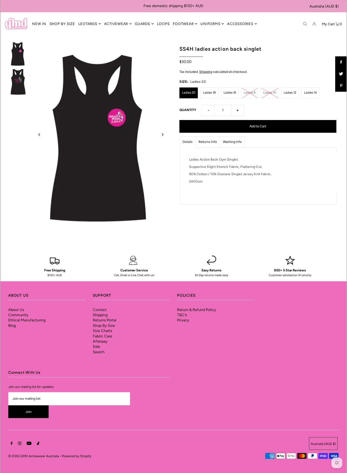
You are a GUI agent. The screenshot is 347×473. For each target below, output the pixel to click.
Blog (12, 325)
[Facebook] (12, 444)
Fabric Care (102, 336)
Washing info (232, 142)
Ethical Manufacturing (27, 320)
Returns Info (208, 142)
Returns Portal (104, 320)
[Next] (162, 134)
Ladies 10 (269, 92)
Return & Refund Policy (196, 309)
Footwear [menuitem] (183, 24)
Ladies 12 (290, 92)
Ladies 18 (209, 92)
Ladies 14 (310, 92)
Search (99, 352)
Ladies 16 (230, 92)
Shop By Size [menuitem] (62, 24)
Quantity (187, 110)
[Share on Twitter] (341, 74)
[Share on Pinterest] (341, 86)
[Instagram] (19, 444)
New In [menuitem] (39, 24)
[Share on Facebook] (341, 62)
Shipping (205, 72)
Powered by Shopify (76, 456)
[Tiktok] (38, 444)
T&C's (182, 315)
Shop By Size (104, 325)
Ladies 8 (249, 92)
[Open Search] (305, 23)
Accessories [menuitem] (240, 24)
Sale (96, 346)
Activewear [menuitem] (116, 24)
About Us (16, 309)
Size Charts (102, 330)
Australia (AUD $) (324, 6)
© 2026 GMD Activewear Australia (33, 456)
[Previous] (39, 134)
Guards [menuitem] (142, 24)
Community (18, 315)
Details (187, 142)
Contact (100, 309)
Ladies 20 (188, 92)
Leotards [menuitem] (87, 24)
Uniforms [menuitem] (210, 24)
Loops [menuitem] (163, 24)
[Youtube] (29, 444)
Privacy (183, 320)
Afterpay (100, 341)
